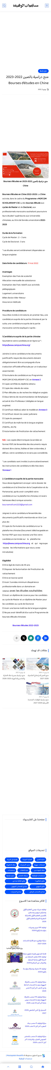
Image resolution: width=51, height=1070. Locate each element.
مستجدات (11, 870)
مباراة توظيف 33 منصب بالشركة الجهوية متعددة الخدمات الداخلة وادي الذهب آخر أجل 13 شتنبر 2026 (35, 987)
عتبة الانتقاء (24, 870)
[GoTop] (8, 1066)
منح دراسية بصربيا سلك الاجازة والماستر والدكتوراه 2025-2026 (13, 677)
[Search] (31, 1066)
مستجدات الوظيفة (38, 875)
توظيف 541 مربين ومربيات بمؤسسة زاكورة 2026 (37, 929)
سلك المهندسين (39, 870)
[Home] (43, 1066)
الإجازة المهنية (27, 859)
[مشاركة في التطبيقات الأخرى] (17, 638)
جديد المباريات (25, 864)
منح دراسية (43, 71)
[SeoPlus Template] (43, 1055)
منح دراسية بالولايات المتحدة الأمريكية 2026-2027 (38, 701)
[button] (38, 638)
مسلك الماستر (23, 875)
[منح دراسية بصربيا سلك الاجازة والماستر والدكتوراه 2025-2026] (13, 664)
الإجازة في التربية (12, 859)
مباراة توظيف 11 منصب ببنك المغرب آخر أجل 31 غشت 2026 (35, 1025)
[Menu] (20, 1066)
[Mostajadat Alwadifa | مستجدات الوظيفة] (25, 6)
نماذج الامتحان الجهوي (19, 886)
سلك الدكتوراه (10, 864)
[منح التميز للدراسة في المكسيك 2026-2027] (37, 664)
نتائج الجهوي (40, 886)
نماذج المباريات (16, 891)
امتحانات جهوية (39, 864)
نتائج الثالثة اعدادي (19, 881)
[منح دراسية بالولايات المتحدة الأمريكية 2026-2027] (37, 688)
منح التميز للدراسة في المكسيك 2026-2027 (38, 677)
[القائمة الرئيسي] (47, 5)
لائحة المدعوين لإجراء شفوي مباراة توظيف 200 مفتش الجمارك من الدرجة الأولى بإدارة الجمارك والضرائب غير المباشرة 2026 (34, 958)
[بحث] (4, 5)
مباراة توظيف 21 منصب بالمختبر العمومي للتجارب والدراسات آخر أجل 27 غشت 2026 (35, 1039)
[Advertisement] (25, 41)
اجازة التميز (41, 859)
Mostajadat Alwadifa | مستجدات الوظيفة (19, 1057)
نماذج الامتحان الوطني (37, 891)
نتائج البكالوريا (40, 881)
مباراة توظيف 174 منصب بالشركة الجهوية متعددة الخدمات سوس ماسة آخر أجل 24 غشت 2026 (35, 1000)
